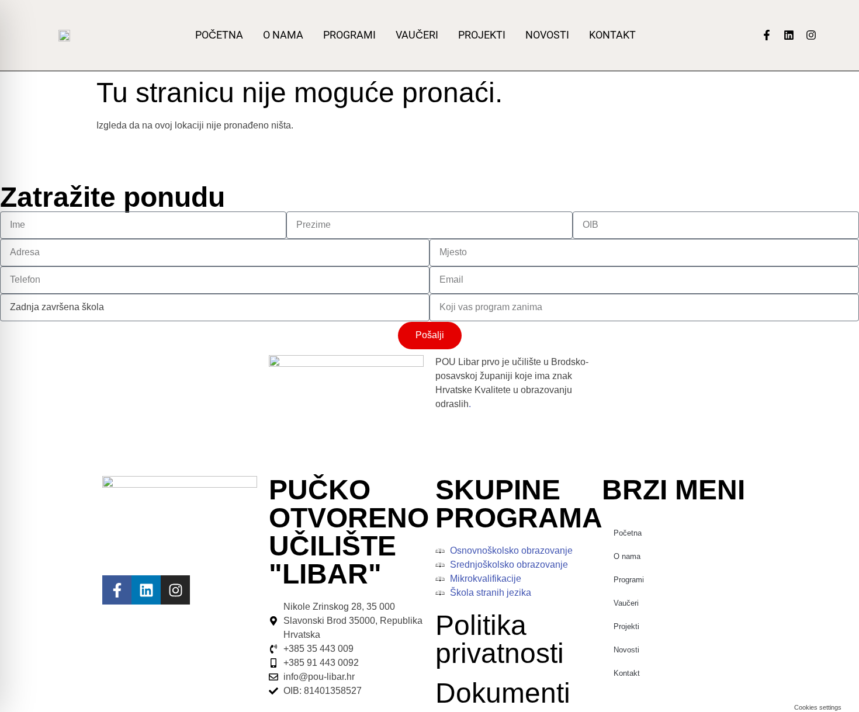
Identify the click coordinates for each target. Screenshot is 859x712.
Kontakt (612, 35)
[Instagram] (811, 35)
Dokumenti (502, 693)
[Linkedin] (789, 35)
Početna (219, 35)
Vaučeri (417, 35)
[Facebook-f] (766, 35)
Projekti (481, 35)
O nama (283, 35)
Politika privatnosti (499, 639)
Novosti (547, 35)
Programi (349, 35)
